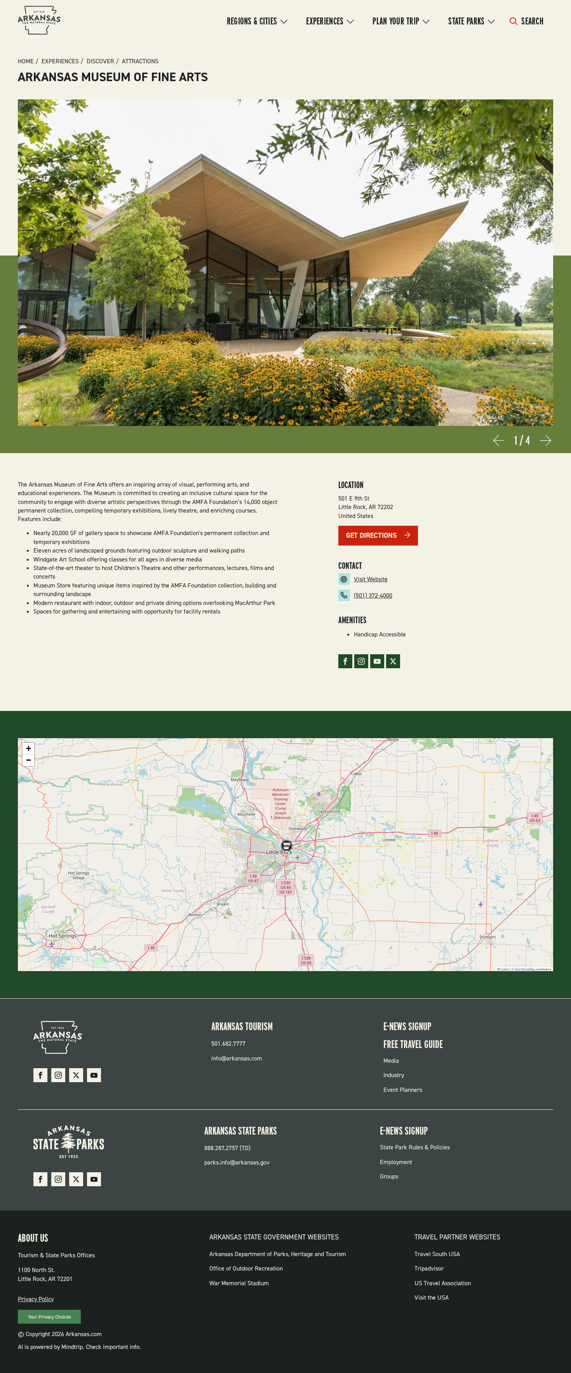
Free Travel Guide (413, 1044)
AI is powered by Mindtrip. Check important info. (79, 1347)
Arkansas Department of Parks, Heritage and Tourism (277, 1254)
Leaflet (504, 969)
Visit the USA (431, 1297)
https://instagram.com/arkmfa (361, 661)
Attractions (140, 61)
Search (532, 21)
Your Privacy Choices (49, 1317)
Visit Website (371, 579)
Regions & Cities (252, 21)
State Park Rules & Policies (415, 1147)
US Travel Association (442, 1283)
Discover (100, 61)
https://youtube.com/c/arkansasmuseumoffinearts (377, 661)
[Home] (39, 21)
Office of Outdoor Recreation (246, 1268)
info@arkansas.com (236, 1058)
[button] (285, 847)
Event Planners (402, 1090)
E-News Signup (407, 1026)
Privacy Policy (36, 1299)
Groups (389, 1176)
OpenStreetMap (525, 969)
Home (26, 61)
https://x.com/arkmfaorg (393, 661)
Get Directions (371, 535)
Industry (393, 1075)
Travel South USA (437, 1254)
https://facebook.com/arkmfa (345, 661)
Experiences (324, 21)
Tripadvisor (429, 1268)
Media (391, 1061)
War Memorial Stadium (239, 1283)
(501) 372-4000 (373, 595)
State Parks (466, 21)
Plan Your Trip (396, 21)
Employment (396, 1162)
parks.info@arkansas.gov (237, 1162)
